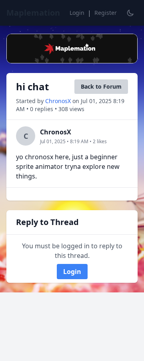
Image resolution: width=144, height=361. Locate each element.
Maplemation (33, 12)
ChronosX (58, 101)
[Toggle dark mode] (130, 13)
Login (77, 12)
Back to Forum (101, 86)
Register (105, 12)
